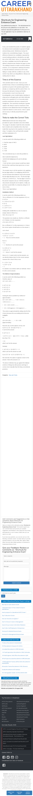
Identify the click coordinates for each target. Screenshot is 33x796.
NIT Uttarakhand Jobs (21, 708)
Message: (6, 566)
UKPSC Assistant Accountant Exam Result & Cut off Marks (16, 742)
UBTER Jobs (5, 706)
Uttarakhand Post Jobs (22, 717)
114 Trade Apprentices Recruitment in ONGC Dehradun (16, 652)
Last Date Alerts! (19, 792)
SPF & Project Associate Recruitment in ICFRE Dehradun (16, 658)
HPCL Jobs (4, 719)
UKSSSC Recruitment (7, 701)
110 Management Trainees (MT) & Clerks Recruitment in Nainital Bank (16, 662)
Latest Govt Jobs (11, 792)
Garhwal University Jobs (22, 710)
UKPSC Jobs (5, 704)
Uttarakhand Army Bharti (22, 701)
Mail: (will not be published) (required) (13, 561)
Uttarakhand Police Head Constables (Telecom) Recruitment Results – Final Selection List (15, 735)
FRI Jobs (4, 717)
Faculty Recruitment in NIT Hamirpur (11, 669)
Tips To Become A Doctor (8, 615)
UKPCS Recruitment (7, 708)
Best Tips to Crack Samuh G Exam (10, 604)
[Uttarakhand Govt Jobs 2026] (16, 6)
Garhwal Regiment (21, 704)
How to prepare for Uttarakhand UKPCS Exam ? (14, 612)
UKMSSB (4, 712)
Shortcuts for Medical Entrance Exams (11, 631)
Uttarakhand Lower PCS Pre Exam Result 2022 (14, 746)
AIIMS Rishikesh (20, 719)
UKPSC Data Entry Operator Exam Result (13, 731)
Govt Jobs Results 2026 (9, 725)
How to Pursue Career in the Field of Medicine (13, 625)
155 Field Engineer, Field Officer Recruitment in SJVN (15, 655)
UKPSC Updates (28, 792)
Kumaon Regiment (21, 706)
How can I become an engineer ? (10, 618)
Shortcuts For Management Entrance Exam (13, 634)
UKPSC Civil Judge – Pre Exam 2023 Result (13, 748)
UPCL (3, 715)
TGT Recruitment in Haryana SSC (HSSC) (12, 646)
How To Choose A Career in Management (12, 622)
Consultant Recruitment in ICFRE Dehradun (13, 649)
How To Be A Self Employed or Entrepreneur (13, 628)
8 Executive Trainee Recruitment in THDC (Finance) (15, 666)
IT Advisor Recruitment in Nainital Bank (12, 643)
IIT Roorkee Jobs (20, 721)
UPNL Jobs (4, 710)
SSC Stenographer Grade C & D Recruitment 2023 (14, 672)
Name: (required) (8, 556)
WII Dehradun (5, 721)
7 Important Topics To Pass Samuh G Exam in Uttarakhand (13, 608)
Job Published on (7, 38)
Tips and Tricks (13, 375)
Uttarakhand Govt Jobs (10, 678)
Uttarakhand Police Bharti (23, 715)
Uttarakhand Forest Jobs (22, 712)
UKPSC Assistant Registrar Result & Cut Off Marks (15, 729)
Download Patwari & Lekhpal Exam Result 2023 (15, 739)
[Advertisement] (16, 447)
